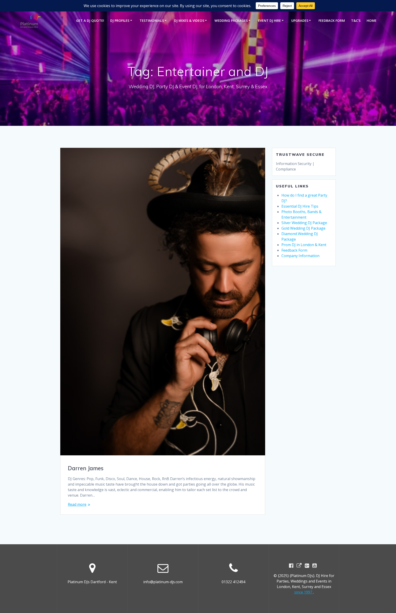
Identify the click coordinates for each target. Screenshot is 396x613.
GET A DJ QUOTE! (90, 20)
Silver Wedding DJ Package (304, 222)
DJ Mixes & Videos (189, 20)
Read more (77, 504)
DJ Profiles (119, 20)
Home (372, 20)
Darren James (86, 468)
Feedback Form (332, 20)
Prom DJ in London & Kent (303, 244)
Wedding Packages (231, 20)
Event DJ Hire (269, 20)
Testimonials (152, 20)
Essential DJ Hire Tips (299, 206)
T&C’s (355, 20)
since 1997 (303, 592)
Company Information (300, 255)
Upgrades (299, 20)
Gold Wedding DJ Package (303, 228)
